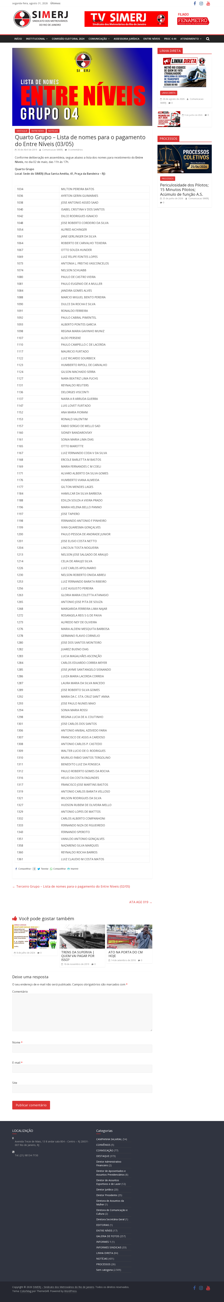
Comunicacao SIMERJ (52, 149)
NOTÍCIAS (53, 130)
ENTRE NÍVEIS (152, 38)
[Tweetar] (42, 869)
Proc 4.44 (170, 38)
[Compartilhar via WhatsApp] (58, 869)
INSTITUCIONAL (35, 38)
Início (18, 38)
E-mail (17, 1063)
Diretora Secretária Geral (110, 1219)
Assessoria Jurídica (126, 38)
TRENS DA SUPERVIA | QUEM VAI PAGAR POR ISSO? (77, 956)
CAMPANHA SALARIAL (109, 1139)
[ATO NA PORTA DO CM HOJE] (129, 927)
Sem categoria (104, 1269)
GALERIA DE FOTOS (107, 1236)
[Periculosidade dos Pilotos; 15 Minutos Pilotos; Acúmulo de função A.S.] (185, 146)
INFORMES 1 (103, 1241)
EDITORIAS (102, 1225)
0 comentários (75, 149)
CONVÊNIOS (103, 1144)
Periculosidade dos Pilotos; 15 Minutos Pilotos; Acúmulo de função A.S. (184, 189)
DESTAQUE (22, 130)
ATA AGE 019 (140, 902)
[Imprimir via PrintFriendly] (72, 869)
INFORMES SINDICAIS (108, 1247)
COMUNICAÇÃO (98, 38)
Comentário (20, 992)
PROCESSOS (167, 178)
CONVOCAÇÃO (104, 1150)
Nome (17, 1042)
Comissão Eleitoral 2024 (68, 38)
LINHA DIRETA (169, 92)
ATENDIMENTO (189, 38)
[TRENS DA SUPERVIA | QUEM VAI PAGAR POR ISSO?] (82, 927)
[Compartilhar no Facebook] (23, 869)
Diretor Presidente (106, 1195)
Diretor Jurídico (104, 1189)
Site (14, 1083)
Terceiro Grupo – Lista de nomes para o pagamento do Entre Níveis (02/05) (71, 886)
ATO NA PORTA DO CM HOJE (125, 954)
